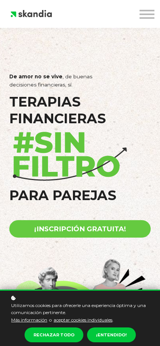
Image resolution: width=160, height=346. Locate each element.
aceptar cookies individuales (83, 320)
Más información (29, 320)
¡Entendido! (111, 334)
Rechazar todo (53, 334)
